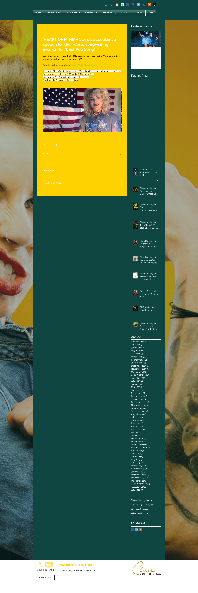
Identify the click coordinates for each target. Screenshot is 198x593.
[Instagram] (133, 4)
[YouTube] (117, 4)
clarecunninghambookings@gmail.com (78, 570)
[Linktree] (122, 4)
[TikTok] (154, 4)
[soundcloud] (149, 4)
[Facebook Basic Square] (132, 529)
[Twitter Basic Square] (136, 529)
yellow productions (139, 513)
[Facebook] (127, 4)
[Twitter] (138, 4)
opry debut (136, 509)
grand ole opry (137, 505)
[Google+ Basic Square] (140, 529)
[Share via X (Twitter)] (50, 145)
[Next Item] (156, 39)
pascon (146, 509)
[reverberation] (144, 4)
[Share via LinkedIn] (57, 145)
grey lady (150, 505)
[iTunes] (106, 4)
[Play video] (82, 110)
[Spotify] (111, 4)
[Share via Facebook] (44, 145)
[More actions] (120, 32)
